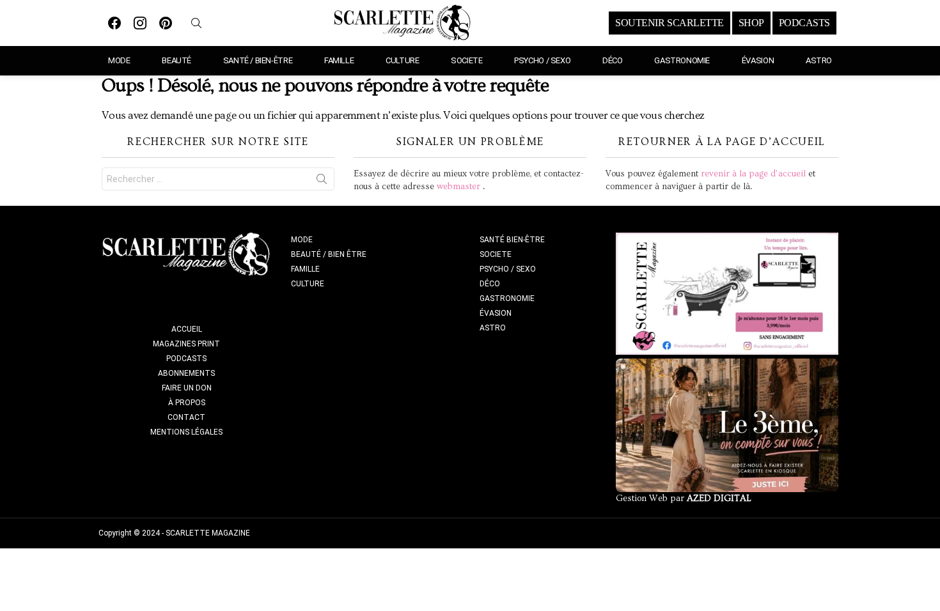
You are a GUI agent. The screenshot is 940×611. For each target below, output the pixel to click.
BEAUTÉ (176, 60)
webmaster (458, 187)
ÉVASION (758, 60)
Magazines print (186, 343)
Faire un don (187, 387)
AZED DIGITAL (719, 498)
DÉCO (612, 60)
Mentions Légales (186, 432)
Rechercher (321, 181)
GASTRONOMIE (682, 60)
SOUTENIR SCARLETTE (669, 23)
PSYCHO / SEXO (542, 60)
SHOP (751, 23)
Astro (819, 60)
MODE (119, 60)
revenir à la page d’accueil (753, 174)
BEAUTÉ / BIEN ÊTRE (328, 254)
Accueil (186, 329)
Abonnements (186, 373)
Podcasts (186, 358)
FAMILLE (339, 60)
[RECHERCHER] (196, 23)
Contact (186, 417)
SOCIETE (466, 60)
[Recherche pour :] (218, 178)
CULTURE (402, 60)
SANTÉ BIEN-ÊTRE (512, 239)
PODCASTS (804, 23)
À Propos (186, 402)
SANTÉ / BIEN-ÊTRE (257, 60)
